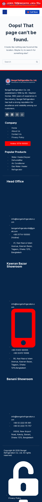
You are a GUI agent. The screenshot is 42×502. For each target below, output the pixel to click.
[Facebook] (7, 114)
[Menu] (5, 12)
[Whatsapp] (22, 114)
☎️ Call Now (32, 12)
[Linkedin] (12, 114)
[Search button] (37, 61)
